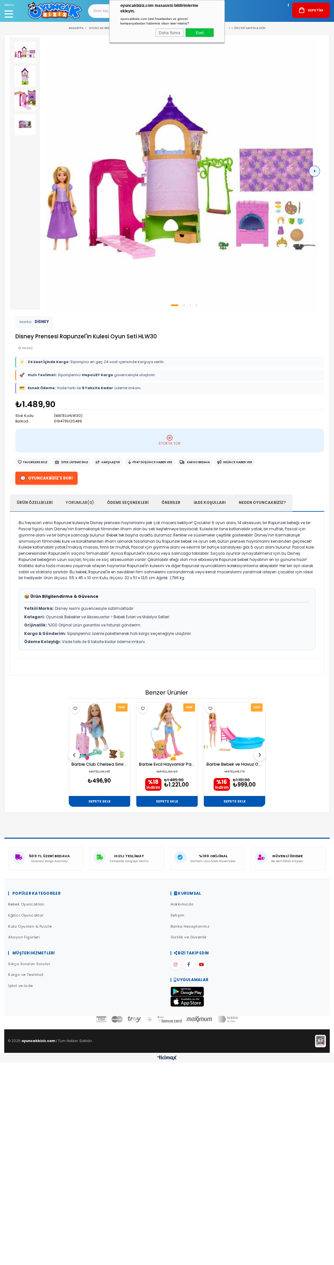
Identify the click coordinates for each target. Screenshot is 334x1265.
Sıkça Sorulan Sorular (29, 964)
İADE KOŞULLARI (210, 502)
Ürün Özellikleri (35, 502)
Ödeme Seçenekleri (127, 502)
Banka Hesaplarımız (190, 926)
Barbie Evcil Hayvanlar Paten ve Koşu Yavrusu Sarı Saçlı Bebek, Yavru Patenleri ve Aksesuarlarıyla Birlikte (167, 764)
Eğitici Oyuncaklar (26, 915)
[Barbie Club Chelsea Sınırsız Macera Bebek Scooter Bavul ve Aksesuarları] (99, 731)
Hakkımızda (182, 904)
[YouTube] (201, 965)
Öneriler (170, 502)
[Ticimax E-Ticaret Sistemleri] (166, 1058)
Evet (200, 33)
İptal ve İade (20, 985)
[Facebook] (188, 965)
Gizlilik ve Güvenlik (189, 937)
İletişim (178, 915)
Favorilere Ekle (75, 708)
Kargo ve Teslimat (25, 974)
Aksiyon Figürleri (24, 937)
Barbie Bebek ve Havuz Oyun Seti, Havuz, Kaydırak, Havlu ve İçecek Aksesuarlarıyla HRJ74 (234, 764)
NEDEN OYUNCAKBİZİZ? (262, 502)
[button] (175, 305)
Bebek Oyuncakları (26, 904)
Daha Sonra (169, 33)
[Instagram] (175, 965)
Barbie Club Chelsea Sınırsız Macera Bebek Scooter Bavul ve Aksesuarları (99, 764)
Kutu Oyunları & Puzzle (30, 926)
